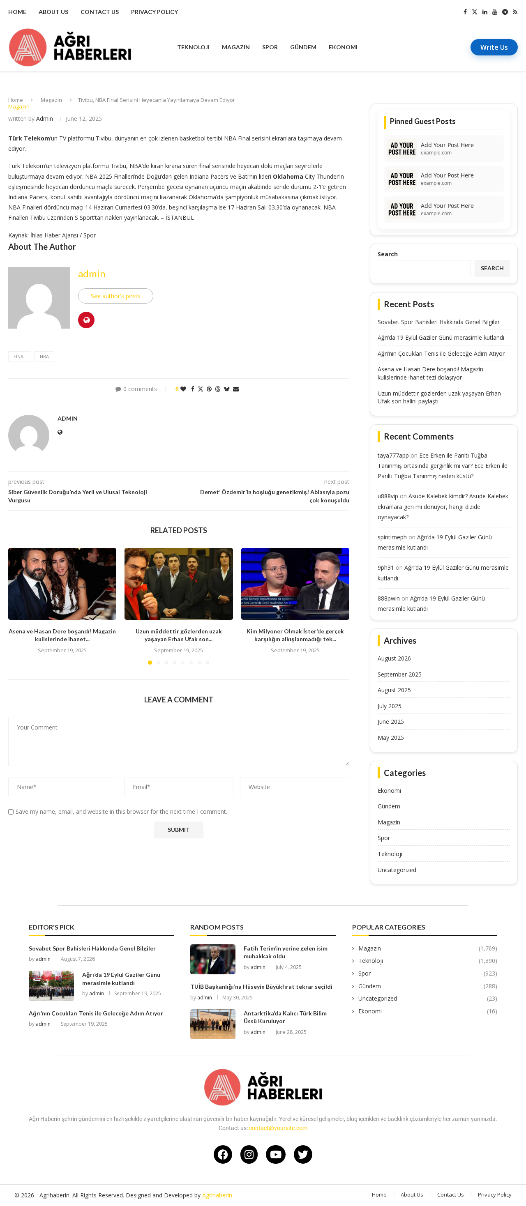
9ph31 (386, 567)
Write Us (494, 47)
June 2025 (391, 721)
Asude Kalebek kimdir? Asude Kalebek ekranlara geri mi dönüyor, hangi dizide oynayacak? (443, 506)
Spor (270, 47)
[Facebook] (465, 12)
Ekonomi (343, 47)
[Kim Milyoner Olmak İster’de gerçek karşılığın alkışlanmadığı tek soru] (295, 584)
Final (20, 356)
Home (17, 11)
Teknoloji (193, 47)
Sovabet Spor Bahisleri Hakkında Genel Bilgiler (439, 322)
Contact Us (100, 11)
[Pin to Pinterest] (209, 389)
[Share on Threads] (218, 389)
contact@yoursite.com (278, 1128)
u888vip (388, 496)
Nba (44, 356)
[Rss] (515, 12)
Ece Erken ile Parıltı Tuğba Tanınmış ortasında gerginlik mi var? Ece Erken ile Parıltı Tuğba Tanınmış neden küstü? (443, 465)
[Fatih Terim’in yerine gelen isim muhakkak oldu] (212, 959)
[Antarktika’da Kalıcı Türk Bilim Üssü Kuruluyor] (212, 1024)
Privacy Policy (154, 11)
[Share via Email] (236, 389)
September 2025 (400, 674)
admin (44, 118)
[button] (19, 606)
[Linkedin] (485, 12)
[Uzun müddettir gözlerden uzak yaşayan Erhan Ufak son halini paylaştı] (179, 584)
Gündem (303, 47)
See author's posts (116, 296)
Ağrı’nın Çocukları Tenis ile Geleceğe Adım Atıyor (441, 353)
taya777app (393, 455)
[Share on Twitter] (200, 389)
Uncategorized (397, 870)
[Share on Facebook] (192, 389)
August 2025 (394, 690)
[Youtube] (495, 12)
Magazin (236, 47)
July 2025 (389, 706)
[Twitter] (474, 12)
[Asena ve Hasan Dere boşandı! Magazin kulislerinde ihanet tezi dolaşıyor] (62, 584)
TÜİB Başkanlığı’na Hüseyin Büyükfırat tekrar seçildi (261, 986)
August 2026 (394, 658)
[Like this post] (183, 389)
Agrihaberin (217, 1195)
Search (388, 254)
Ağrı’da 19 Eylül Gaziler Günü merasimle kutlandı (441, 337)
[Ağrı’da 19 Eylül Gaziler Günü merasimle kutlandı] (51, 986)
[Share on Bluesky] (227, 389)
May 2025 (391, 737)
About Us (53, 11)
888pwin (389, 598)
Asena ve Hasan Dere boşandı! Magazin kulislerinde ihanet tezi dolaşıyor (430, 373)
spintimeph (392, 537)
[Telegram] (505, 12)
